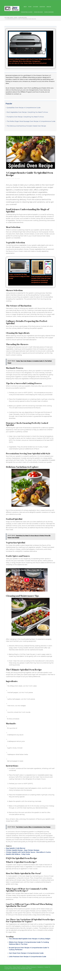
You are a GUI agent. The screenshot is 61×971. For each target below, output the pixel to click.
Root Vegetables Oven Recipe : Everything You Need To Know (27, 112)
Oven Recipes (22, 17)
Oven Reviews (38, 12)
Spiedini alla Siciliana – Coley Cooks (18, 854)
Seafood (42, 6)
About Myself (16, 967)
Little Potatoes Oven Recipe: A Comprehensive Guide (27, 956)
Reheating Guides (26, 12)
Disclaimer (40, 967)
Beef (25, 6)
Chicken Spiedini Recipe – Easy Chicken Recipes (22, 850)
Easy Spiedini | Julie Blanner (15, 848)
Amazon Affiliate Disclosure (29, 967)
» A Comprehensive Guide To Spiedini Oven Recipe (20, 19)
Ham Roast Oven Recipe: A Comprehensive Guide (26, 953)
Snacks (49, 6)
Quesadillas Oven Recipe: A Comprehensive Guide (23, 107)
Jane (18, 178)
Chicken (35, 6)
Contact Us (47, 967)
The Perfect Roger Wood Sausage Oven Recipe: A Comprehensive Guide (31, 121)
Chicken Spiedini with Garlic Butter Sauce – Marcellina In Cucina (28, 852)
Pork (29, 6)
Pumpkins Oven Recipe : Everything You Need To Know (25, 117)
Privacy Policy (8, 967)
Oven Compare (49, 12)
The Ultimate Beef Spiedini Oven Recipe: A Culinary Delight (29, 939)
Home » (16, 17)
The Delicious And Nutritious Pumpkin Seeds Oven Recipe (26, 126)
